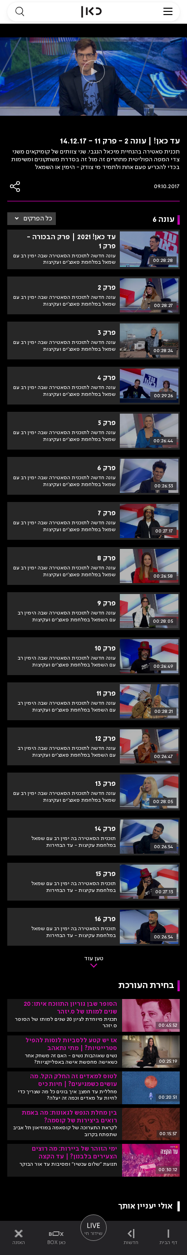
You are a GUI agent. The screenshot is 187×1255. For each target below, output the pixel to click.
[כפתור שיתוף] (15, 187)
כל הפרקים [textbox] (38, 218)
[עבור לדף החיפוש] (19, 11)
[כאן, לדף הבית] (91, 12)
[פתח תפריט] (168, 11)
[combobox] (31, 218)
